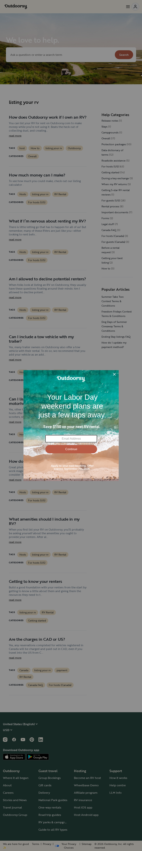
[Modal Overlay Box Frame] (71, 425)
